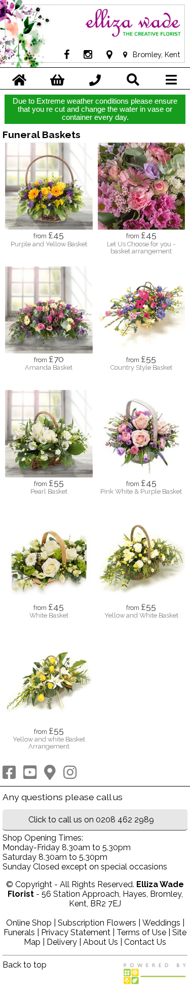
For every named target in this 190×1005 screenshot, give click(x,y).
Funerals (19, 932)
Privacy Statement (75, 932)
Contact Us (145, 942)
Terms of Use (141, 932)
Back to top (25, 965)
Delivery (62, 942)
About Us (100, 942)
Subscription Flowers (97, 923)
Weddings (161, 923)
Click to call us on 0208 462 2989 (91, 819)
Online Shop (29, 923)
